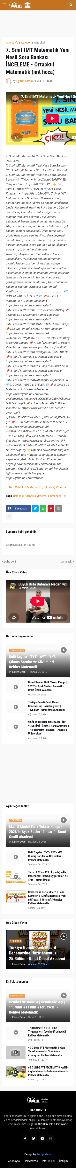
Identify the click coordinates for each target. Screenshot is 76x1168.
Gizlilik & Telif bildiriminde (53, 1124)
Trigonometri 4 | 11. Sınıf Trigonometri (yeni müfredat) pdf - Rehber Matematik (48, 1031)
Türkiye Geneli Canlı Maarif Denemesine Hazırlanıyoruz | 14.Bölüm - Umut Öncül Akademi (46, 706)
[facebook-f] (25, 1138)
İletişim (63, 1161)
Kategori (26, 42)
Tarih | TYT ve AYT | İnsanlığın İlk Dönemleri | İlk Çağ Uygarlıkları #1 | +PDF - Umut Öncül (48, 876)
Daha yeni (10, 561)
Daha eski (66, 561)
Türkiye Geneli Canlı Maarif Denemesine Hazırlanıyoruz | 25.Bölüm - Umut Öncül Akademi (37, 953)
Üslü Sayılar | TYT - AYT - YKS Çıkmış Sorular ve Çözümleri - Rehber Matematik (32, 661)
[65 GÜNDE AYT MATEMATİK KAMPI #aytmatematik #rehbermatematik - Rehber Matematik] (16, 1072)
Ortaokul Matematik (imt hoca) (44, 496)
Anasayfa (14, 1161)
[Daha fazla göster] (9, 516)
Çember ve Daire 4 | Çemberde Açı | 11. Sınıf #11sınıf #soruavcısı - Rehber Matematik (37, 1007)
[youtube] (42, 1138)
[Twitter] (35, 508)
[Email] (58, 508)
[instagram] (51, 1138)
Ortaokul (39, 42)
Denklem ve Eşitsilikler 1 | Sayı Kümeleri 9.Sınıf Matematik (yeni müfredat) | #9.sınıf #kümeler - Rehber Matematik (47, 897)
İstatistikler (48, 1161)
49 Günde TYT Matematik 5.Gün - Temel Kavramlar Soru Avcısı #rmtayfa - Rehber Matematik (47, 1051)
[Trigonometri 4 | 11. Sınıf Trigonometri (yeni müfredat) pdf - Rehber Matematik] (16, 1032)
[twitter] (33, 1138)
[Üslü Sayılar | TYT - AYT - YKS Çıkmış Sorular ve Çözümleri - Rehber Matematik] (16, 857)
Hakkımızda (31, 1161)
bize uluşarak (29, 1124)
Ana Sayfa (12, 42)
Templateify (44, 1154)
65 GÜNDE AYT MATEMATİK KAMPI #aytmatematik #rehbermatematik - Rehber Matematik (48, 1071)
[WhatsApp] (43, 508)
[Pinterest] (51, 508)
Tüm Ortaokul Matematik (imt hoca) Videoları (38, 487)
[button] (4, 5)
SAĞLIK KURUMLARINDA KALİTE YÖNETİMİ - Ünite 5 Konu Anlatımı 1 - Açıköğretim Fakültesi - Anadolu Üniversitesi (48, 728)
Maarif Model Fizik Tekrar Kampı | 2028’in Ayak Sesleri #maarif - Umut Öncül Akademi (47, 686)
